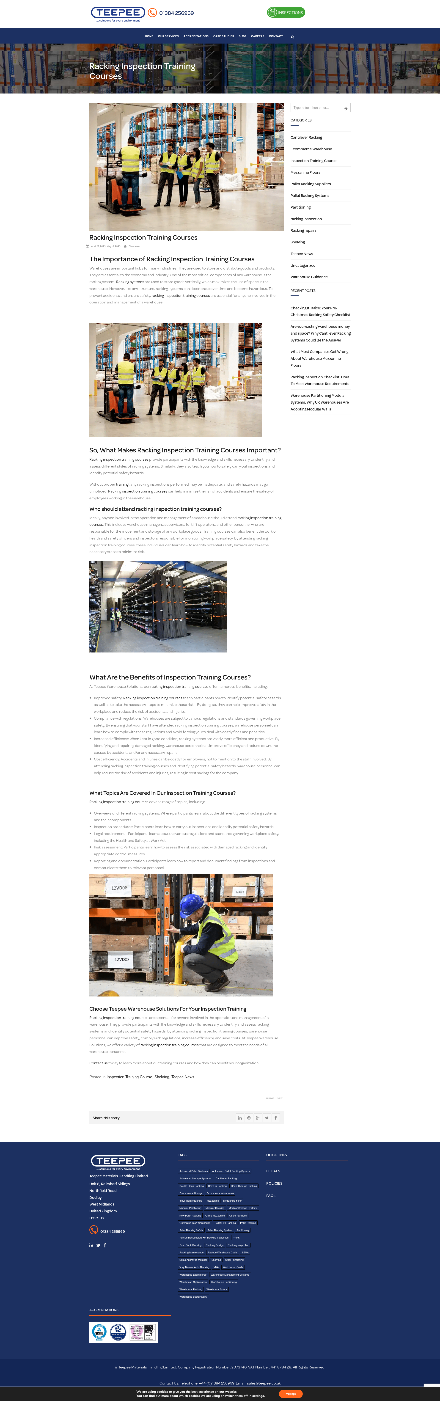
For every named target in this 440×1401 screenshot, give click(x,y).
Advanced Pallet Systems (193, 1171)
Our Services (168, 36)
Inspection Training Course (129, 1076)
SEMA (245, 1252)
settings (258, 1396)
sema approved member (193, 1259)
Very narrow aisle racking (194, 1267)
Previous (269, 1098)
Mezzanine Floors (305, 172)
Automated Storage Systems (195, 1178)
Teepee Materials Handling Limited (118, 1176)
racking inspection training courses (181, 295)
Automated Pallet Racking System (231, 1171)
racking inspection (306, 219)
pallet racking (248, 1223)
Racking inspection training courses (118, 459)
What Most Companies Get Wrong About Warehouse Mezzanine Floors (319, 358)
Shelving (161, 1076)
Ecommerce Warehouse (311, 149)
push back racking (190, 1245)
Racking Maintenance (191, 1252)
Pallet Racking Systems (310, 195)
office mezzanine (215, 1215)
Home (149, 36)
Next (280, 1098)
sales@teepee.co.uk (264, 1383)
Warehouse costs (233, 1267)
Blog (243, 36)
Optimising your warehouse (194, 1223)
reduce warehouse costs (222, 1252)
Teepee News (182, 1076)
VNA (216, 1267)
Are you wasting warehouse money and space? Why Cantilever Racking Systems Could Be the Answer (321, 333)
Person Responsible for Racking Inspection (203, 1237)
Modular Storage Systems (243, 1208)
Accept (291, 1394)
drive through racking (244, 1186)
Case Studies (223, 36)
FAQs (270, 1195)
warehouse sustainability (193, 1296)
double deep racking (191, 1186)
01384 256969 (176, 13)
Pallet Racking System (219, 1230)
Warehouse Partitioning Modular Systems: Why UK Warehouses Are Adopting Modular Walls (320, 402)
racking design (214, 1245)
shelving (216, 1259)
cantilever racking (226, 1178)
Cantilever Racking (306, 137)
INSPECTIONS (290, 12)
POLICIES (274, 1183)
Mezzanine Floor (232, 1200)
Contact (276, 36)
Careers (257, 36)
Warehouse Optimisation (193, 1282)
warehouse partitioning (224, 1282)
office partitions (238, 1215)
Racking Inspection (238, 1245)
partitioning (243, 1230)
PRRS (236, 1237)
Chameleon (135, 246)
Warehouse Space (216, 1289)
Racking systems (130, 281)
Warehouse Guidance (309, 277)
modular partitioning (190, 1208)
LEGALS (273, 1171)
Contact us (98, 1063)
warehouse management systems (230, 1274)
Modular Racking (215, 1208)
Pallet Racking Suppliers (311, 184)
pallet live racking (225, 1223)
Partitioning (301, 207)
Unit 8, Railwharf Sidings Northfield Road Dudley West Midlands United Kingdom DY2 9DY (109, 1201)
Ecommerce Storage (190, 1193)
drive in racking (217, 1186)
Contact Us (169, 1383)
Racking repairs (303, 230)
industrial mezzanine (190, 1200)
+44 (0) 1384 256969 (216, 1383)
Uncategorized (303, 265)
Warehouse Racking (190, 1289)
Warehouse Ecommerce (192, 1274)
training (122, 484)
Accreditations (196, 36)
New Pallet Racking (190, 1215)
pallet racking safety (191, 1230)
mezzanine (213, 1200)
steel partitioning (234, 1259)
